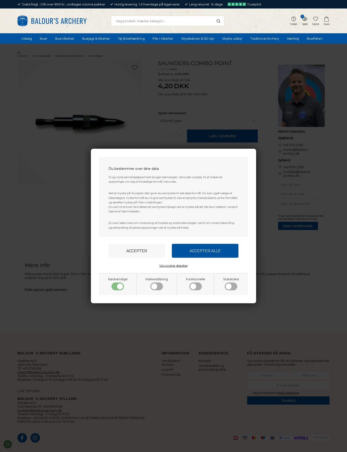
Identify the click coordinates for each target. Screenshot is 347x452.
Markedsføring (156, 279)
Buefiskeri (314, 38)
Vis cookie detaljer (173, 265)
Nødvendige (117, 279)
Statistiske (231, 279)
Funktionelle (195, 279)
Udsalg (26, 38)
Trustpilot (254, 4)
